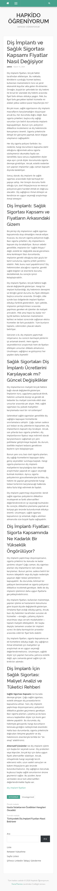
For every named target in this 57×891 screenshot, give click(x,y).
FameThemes (17, 884)
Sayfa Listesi (13, 856)
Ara (8, 833)
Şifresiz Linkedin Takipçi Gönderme (24, 860)
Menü (15, 3)
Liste (9, 847)
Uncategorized (28, 797)
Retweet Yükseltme (16, 851)
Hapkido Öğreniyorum (28, 18)
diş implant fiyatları (16, 787)
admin (9, 67)
